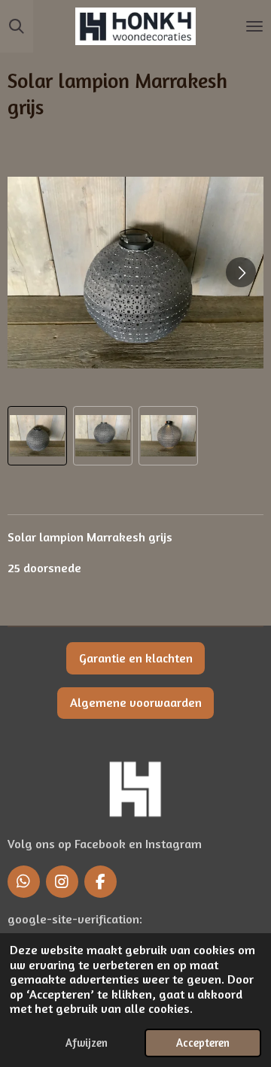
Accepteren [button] (203, 1042)
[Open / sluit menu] (254, 26)
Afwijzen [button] (86, 1042)
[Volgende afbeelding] (241, 272)
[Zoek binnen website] (16, 26)
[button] (37, 435)
